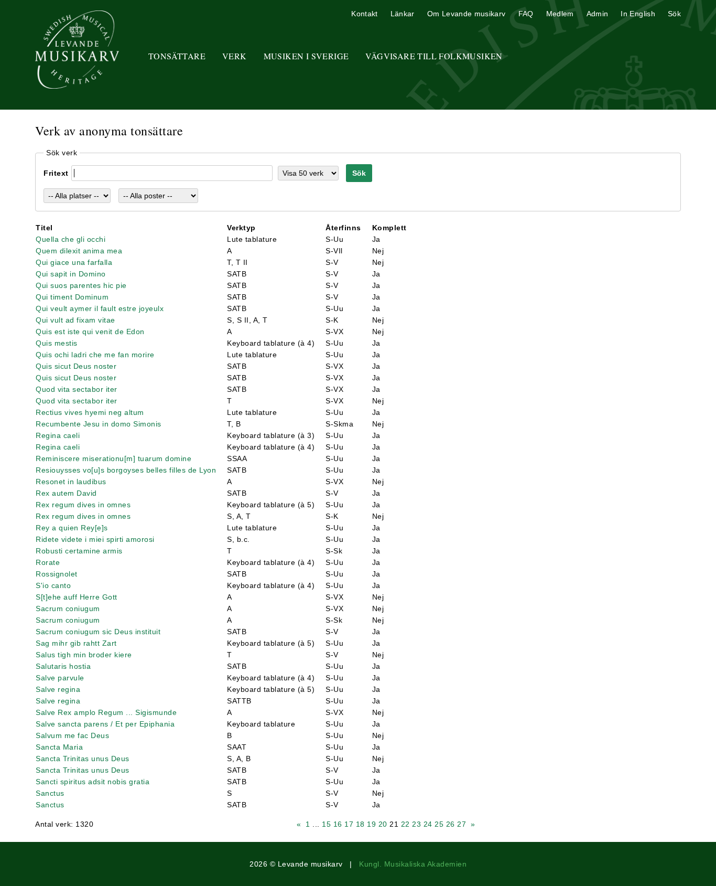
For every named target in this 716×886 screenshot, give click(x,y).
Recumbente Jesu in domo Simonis (98, 424)
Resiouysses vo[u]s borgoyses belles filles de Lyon (126, 470)
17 (348, 824)
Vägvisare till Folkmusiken (433, 55)
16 (337, 824)
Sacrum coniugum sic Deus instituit (98, 631)
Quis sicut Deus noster (76, 366)
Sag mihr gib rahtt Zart (76, 643)
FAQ (526, 13)
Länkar (402, 13)
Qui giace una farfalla (74, 262)
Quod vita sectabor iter (76, 389)
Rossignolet (57, 574)
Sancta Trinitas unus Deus (82, 758)
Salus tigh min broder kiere (84, 654)
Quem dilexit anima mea (79, 251)
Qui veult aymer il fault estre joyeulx (100, 308)
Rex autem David (66, 493)
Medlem (560, 13)
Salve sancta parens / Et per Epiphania (105, 724)
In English (638, 13)
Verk (234, 55)
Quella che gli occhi (70, 239)
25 (439, 824)
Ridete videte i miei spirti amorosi (95, 539)
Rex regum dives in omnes (83, 504)
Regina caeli (58, 435)
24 (428, 824)
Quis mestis (57, 343)
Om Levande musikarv (466, 13)
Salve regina (58, 689)
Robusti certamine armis (79, 551)
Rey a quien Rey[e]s (72, 528)
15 (326, 824)
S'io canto (53, 585)
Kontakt (364, 13)
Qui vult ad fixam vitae (75, 320)
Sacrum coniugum (68, 608)
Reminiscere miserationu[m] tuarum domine (113, 458)
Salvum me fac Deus (72, 735)
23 (416, 824)
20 (382, 824)
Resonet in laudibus (71, 481)
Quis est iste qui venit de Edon (90, 331)
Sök (674, 13)
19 (371, 824)
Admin (598, 13)
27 (461, 824)
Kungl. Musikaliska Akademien (413, 864)
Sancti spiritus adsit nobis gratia (92, 781)
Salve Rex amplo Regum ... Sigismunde (106, 712)
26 (450, 824)
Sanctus (50, 793)
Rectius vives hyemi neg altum (90, 412)
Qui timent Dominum (72, 297)
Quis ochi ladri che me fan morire (95, 354)
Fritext (56, 173)
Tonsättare (176, 55)
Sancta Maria (59, 747)
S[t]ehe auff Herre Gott (76, 597)
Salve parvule (60, 678)
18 (360, 824)
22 (405, 824)
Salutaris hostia (63, 666)
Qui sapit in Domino (71, 274)
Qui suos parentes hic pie (81, 285)
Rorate (48, 562)
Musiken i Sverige (306, 55)
